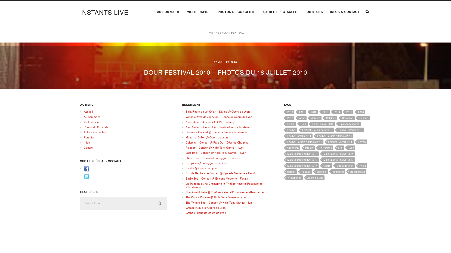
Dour (303, 124)
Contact (88, 147)
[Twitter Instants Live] (86, 178)
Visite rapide (199, 12)
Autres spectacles (279, 12)
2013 (325, 112)
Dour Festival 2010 (322, 124)
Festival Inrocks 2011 (299, 136)
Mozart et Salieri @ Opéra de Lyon (207, 137)
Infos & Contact (344, 12)
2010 (290, 112)
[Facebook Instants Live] (86, 170)
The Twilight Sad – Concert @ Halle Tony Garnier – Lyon (220, 202)
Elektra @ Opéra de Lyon (201, 168)
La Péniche (325, 148)
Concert (363, 118)
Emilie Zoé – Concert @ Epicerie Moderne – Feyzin (217, 178)
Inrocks (309, 148)
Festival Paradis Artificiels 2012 (304, 142)
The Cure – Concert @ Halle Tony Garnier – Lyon (216, 197)
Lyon (351, 148)
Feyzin (362, 142)
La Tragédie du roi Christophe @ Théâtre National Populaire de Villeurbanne (224, 185)
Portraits (313, 12)
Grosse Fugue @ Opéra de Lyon (206, 207)
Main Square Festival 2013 (338, 159)
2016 (361, 112)
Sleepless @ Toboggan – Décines (206, 163)
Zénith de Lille (315, 177)
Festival (291, 130)
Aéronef (315, 118)
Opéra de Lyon (345, 165)
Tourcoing (338, 171)
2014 (337, 112)
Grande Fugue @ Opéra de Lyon (206, 213)
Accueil (88, 111)
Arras (302, 118)
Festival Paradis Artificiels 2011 (334, 136)
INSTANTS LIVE (104, 12)
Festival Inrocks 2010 (350, 130)
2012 (314, 112)
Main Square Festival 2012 (302, 159)
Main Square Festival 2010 (302, 153)
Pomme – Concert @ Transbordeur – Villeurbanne (216, 132)
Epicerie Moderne (349, 124)
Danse (291, 124)
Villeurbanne (294, 177)
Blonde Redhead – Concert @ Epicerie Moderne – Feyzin (221, 173)
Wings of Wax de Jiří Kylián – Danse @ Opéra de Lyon (219, 117)
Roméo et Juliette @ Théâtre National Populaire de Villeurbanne (225, 192)
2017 (290, 118)
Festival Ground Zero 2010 (317, 130)
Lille (340, 148)
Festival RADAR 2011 (340, 142)
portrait (291, 171)
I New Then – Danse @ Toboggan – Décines (213, 158)
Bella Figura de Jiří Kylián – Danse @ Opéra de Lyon (218, 111)
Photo (362, 165)
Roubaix (306, 171)
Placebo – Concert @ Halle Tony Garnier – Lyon (215, 147)
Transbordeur (357, 171)
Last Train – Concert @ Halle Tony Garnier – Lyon (216, 152)
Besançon (347, 118)
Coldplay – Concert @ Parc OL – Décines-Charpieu (217, 142)
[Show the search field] (367, 11)
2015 (349, 112)
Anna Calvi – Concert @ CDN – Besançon (211, 122)
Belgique (331, 118)
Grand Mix (293, 148)
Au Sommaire (168, 12)
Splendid (321, 171)
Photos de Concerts (236, 12)
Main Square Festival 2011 (338, 153)
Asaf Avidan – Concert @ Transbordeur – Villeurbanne (219, 127)
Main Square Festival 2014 (302, 165)
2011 (302, 112)
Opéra (326, 165)
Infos (87, 142)
